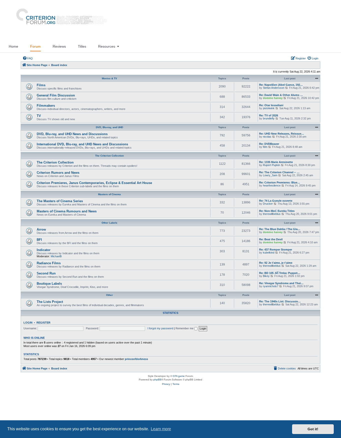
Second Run (46, 273)
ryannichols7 (270, 286)
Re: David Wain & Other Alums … (281, 94)
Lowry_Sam (270, 175)
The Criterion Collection (109, 155)
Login (27, 322)
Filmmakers (46, 105)
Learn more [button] (161, 429)
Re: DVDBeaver (269, 143)
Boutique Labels (49, 283)
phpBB (157, 379)
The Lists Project (50, 302)
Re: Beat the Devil (271, 239)
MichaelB (56, 256)
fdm (265, 146)
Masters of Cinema (109, 194)
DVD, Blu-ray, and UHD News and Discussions (72, 134)
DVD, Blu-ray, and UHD (109, 127)
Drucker (268, 203)
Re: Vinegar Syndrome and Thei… (281, 283)
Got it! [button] (313, 429)
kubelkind (268, 252)
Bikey (266, 275)
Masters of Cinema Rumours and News (67, 211)
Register (43, 322)
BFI (39, 240)
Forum (35, 46)
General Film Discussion (56, 95)
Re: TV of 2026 (268, 115)
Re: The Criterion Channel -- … (279, 172)
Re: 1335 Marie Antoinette (276, 162)
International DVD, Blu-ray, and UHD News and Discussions (82, 144)
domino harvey (273, 97)
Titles (82, 46)
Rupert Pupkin (271, 165)
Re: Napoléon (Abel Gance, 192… (281, 84)
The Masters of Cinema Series (60, 201)
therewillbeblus (272, 213)
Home (13, 46)
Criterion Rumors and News (58, 173)
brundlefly (269, 118)
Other (109, 295)
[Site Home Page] (59, 20)
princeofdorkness (136, 358)
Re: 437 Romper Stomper (275, 249)
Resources (106, 46)
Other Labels (109, 222)
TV (39, 116)
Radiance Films (49, 263)
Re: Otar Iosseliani (271, 105)
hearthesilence (272, 185)
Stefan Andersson (273, 87)
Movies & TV (109, 78)
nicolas (267, 136)
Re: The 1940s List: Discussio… (280, 301)
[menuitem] (28, 58)
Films (41, 85)
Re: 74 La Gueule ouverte (275, 200)
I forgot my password (160, 328)
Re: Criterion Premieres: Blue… (279, 182)
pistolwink (269, 108)
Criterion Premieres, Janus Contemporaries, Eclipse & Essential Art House (94, 183)
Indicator (43, 250)
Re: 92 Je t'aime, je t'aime (275, 262)
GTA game (179, 376)
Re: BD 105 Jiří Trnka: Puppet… (279, 272)
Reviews (59, 46)
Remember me (184, 328)
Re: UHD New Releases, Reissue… (281, 133)
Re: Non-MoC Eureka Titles (277, 210)
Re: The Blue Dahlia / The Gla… (279, 229)
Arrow (41, 229)
